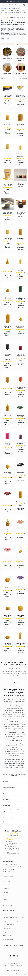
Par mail (7, 871)
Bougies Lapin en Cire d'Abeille (20, 558)
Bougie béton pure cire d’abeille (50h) (7, 213)
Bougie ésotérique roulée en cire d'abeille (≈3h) (20, 155)
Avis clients (6, 881)
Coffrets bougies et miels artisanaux (13, 917)
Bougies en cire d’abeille (15, 732)
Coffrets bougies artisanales (15, 749)
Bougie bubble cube (7, 616)
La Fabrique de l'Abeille (8, 8)
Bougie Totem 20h (20, 501)
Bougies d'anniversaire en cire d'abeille (8, 184)
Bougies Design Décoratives (11, 932)
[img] (14, 833)
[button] (3, 5)
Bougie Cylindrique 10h (20, 644)
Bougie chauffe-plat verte (20, 416)
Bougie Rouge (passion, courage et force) (20, 355)
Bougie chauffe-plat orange (20, 530)
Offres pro (6, 896)
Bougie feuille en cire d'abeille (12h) (7, 239)
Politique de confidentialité (14, 968)
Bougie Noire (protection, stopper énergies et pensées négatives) (8, 357)
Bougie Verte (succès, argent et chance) (20, 298)
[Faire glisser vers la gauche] (10, 682)
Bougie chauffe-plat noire (20, 473)
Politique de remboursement (16, 965)
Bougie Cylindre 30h (7, 416)
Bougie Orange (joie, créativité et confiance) (20, 387)
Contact (5, 899)
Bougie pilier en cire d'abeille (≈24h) (20, 239)
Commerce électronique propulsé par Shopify (15, 963)
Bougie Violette (20, 443)
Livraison (5, 885)
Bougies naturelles (8, 910)
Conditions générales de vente (14, 970)
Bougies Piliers (7, 935)
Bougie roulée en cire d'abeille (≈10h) (8, 155)
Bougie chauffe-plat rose (7, 558)
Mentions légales (15, 973)
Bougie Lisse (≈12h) (7, 386)
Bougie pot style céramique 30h (20, 184)
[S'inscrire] (23, 950)
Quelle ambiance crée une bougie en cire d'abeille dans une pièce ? (12, 816)
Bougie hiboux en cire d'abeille (20, 327)
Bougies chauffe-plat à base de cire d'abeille (20, 96)
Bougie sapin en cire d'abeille (7, 268)
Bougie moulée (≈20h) (7, 125)
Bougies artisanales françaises (12, 921)
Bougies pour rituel (8, 924)
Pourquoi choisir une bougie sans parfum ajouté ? (12, 792)
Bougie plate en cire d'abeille (7, 644)
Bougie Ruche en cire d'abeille (8, 298)
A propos (5, 892)
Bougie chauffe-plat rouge (7, 502)
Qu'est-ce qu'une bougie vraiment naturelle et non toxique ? (13, 780)
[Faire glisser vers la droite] (17, 682)
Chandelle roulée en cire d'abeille (8, 96)
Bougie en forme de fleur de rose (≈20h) (7, 587)
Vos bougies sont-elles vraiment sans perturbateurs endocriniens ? (11, 786)
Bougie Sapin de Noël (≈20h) (7, 530)
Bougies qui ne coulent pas (11, 913)
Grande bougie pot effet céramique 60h (20, 213)
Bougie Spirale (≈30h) (20, 616)
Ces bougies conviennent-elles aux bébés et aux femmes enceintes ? (13, 804)
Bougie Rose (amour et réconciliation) (7, 444)
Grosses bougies (8, 939)
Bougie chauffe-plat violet (20, 586)
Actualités (6, 888)
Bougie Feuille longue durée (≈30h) (20, 126)
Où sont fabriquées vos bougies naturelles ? (12, 821)
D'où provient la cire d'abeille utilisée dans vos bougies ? (13, 810)
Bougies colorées (8, 928)
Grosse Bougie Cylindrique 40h (7, 327)
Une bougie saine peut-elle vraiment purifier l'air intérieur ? (12, 798)
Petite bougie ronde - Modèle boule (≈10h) (7, 474)
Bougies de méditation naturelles (20, 269)
